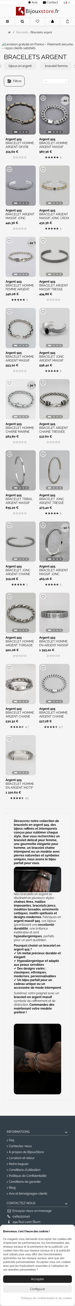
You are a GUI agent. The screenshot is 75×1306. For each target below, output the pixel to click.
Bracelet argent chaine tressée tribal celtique (53, 431)
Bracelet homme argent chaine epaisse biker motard (53, 718)
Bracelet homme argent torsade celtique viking (20, 645)
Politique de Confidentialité (27, 1176)
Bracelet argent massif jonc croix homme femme (54, 218)
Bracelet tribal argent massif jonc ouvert (19, 503)
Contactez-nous (20, 1146)
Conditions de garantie (25, 1182)
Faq (11, 1140)
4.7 (27, 727)
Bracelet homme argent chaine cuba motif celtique (20, 718)
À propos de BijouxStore (26, 1152)
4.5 (27, 798)
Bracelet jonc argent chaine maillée (18, 574)
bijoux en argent (20, 66)
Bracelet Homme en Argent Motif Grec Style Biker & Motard (20, 789)
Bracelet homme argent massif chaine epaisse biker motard (53, 148)
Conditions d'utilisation (24, 1170)
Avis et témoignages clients (28, 1193)
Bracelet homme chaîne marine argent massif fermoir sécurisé (20, 433)
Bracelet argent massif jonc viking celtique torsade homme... (53, 576)
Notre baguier (19, 1164)
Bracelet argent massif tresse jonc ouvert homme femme (53, 291)
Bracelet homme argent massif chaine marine (20, 360)
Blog (12, 1187)
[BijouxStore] (37, 11)
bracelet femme (56, 66)
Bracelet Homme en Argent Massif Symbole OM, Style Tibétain (53, 647)
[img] (14, 157)
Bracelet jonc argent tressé (51, 501)
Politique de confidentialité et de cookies (46, 1298)
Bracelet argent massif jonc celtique (20, 218)
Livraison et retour (22, 1158)
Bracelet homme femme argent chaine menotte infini (20, 291)
